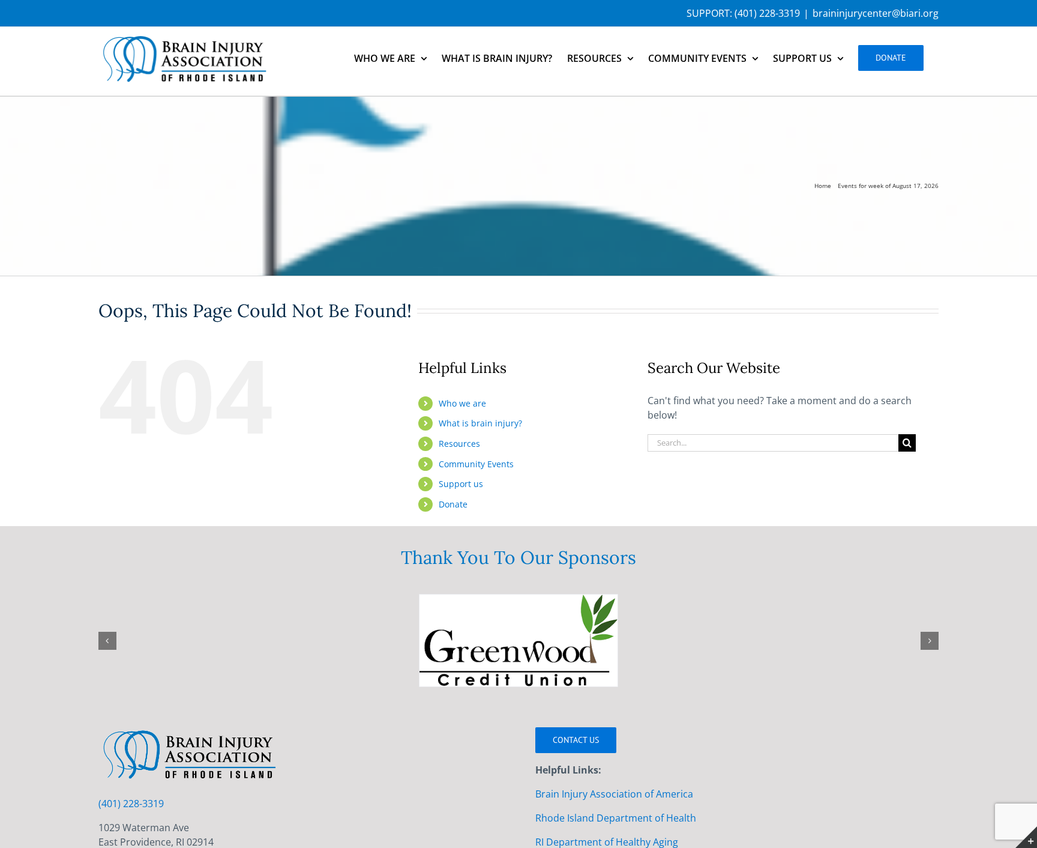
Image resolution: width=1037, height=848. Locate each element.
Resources (459, 443)
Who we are (462, 403)
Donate (453, 504)
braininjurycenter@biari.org (876, 13)
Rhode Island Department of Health (615, 819)
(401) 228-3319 (767, 13)
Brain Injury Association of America (614, 795)
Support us (461, 483)
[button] (107, 641)
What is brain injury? (480, 423)
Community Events (476, 464)
